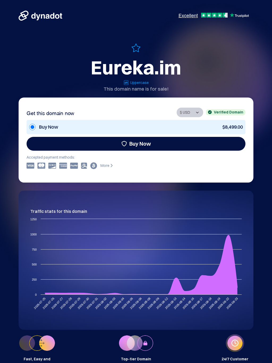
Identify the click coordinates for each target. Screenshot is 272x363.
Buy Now (140, 143)
